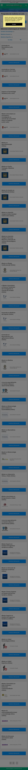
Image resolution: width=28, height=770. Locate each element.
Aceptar (14, 24)
